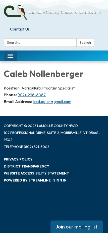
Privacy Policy (18, 159)
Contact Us (20, 29)
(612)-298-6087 (32, 94)
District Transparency (26, 166)
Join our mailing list (77, 227)
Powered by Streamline (27, 180)
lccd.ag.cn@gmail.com (52, 101)
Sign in (59, 180)
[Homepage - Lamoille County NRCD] (54, 12)
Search (85, 42)
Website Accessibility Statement (36, 173)
